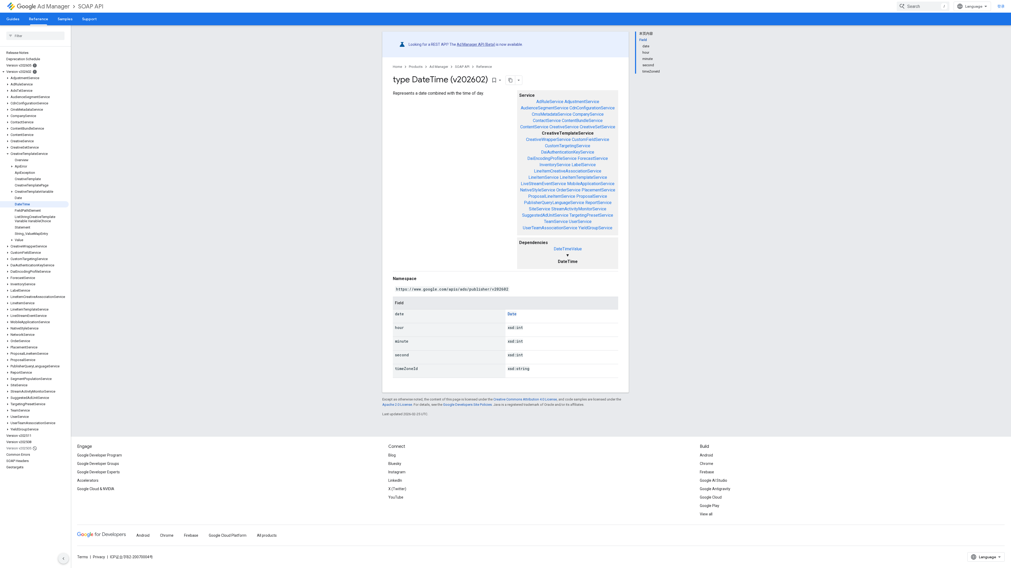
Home (397, 67)
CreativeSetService (597, 126)
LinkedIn (395, 480)
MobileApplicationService (590, 183)
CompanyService (588, 114)
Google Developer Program (99, 455)
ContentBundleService (582, 120)
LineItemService (543, 177)
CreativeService (564, 126)
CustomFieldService (590, 139)
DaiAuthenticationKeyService (567, 152)
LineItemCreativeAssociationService (567, 171)
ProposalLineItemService (551, 196)
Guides (12, 19)
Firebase (707, 472)
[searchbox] (35, 36)
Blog (392, 455)
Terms (82, 557)
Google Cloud (711, 497)
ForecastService (593, 158)
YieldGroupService (595, 227)
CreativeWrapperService (548, 139)
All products (267, 535)
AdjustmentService (581, 101)
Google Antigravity (715, 489)
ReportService (598, 202)
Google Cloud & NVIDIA (95, 489)
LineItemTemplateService (583, 177)
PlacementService (598, 189)
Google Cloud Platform (227, 535)
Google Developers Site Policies (467, 405)
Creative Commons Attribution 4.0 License (525, 399)
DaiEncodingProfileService (552, 158)
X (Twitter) (397, 489)
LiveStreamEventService (543, 183)
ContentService (534, 126)
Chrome (706, 464)
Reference (38, 19)
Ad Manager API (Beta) (476, 44)
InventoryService (555, 164)
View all (706, 514)
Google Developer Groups (98, 464)
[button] (34, 72)
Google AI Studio (713, 480)
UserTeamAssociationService (550, 227)
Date (512, 313)
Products (416, 67)
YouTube (395, 497)
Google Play (709, 506)
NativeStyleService (537, 189)
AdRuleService (549, 101)
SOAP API (90, 6)
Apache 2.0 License (397, 405)
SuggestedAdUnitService (545, 215)
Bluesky (394, 464)
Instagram (396, 472)
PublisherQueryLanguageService (554, 202)
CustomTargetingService (567, 145)
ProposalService (591, 196)
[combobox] (923, 6)
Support (89, 19)
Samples (65, 19)
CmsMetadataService (552, 114)
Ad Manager (53, 6)
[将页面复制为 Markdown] (510, 80)
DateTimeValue (568, 248)
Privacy (99, 557)
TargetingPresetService (591, 215)
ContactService (547, 120)
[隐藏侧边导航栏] (63, 558)
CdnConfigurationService (592, 107)
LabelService (584, 164)
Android (706, 455)
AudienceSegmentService (544, 107)
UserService (580, 221)
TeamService (556, 221)
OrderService (568, 189)
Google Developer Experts (98, 472)
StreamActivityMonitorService (578, 208)
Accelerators (87, 480)
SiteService (539, 208)
